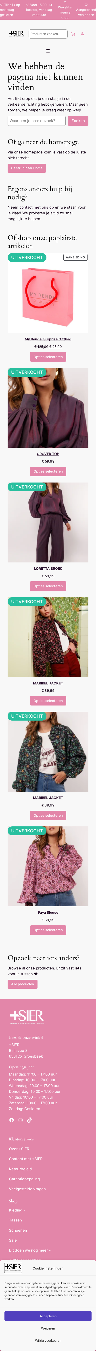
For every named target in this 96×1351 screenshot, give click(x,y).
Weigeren (48, 1328)
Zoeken (78, 120)
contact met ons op (36, 207)
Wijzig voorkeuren (48, 1340)
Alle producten (22, 984)
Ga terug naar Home (26, 168)
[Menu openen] (48, 51)
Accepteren (48, 1316)
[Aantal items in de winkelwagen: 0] (73, 34)
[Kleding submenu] (24, 1210)
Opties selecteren (48, 357)
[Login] (82, 34)
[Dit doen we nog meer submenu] (50, 1250)
